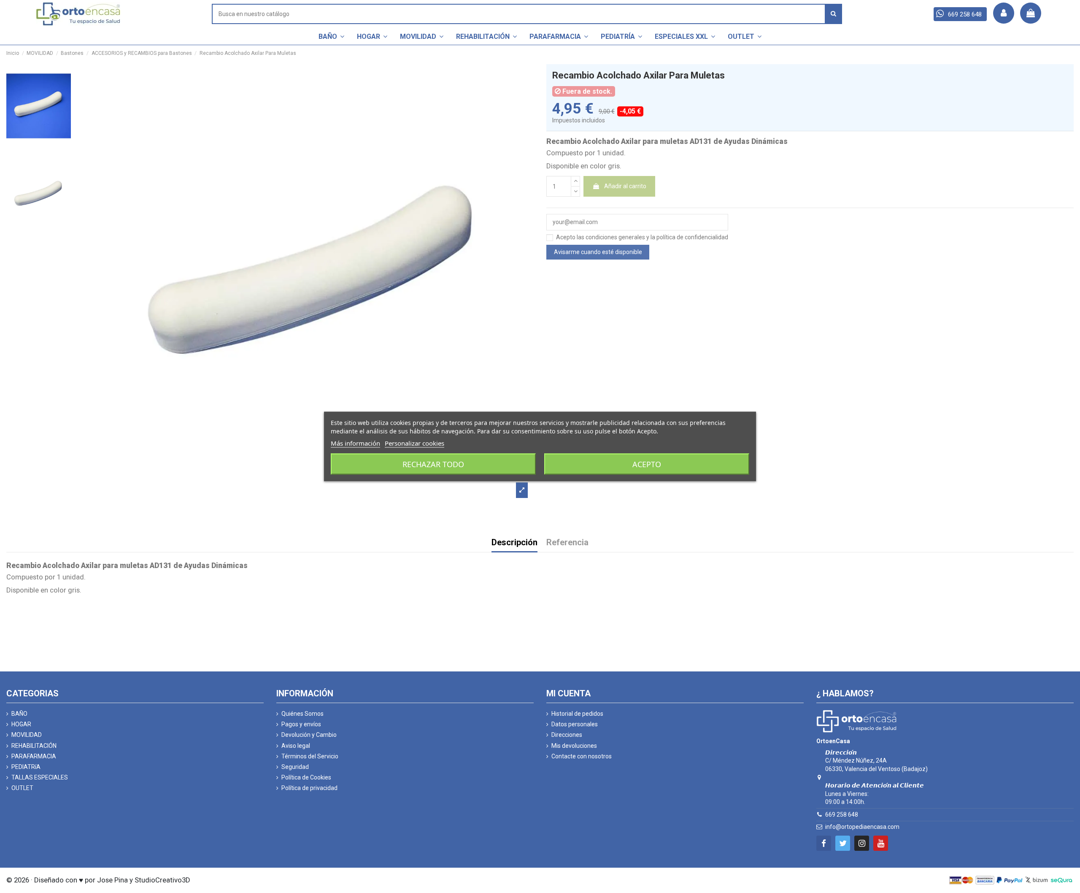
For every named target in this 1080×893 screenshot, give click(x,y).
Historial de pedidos (577, 713)
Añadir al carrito (625, 186)
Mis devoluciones (574, 745)
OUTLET (22, 788)
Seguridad (295, 766)
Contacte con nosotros (581, 756)
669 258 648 (841, 814)
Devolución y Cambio (309, 734)
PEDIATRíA (25, 766)
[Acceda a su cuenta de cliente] (1003, 13)
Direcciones (566, 734)
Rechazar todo (433, 464)
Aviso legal (295, 745)
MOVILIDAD (26, 734)
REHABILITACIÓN (34, 745)
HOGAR (21, 724)
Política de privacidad (309, 788)
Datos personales (574, 724)
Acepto (646, 464)
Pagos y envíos (301, 724)
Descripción (514, 543)
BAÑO (19, 713)
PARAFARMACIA (33, 756)
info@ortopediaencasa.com (862, 826)
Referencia (567, 543)
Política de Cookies (306, 777)
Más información (355, 443)
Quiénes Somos (302, 713)
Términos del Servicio (309, 756)
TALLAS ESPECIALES (39, 777)
